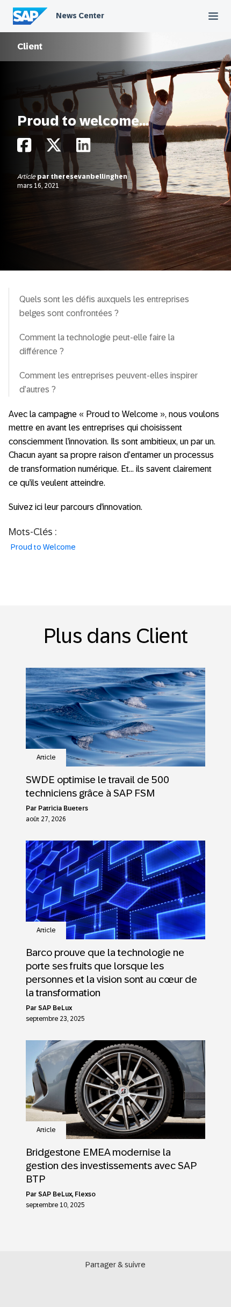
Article (27, 176)
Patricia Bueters (63, 808)
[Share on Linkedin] (83, 147)
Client (29, 46)
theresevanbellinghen (89, 176)
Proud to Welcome (43, 547)
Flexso (85, 1194)
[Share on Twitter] (54, 147)
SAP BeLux (55, 1008)
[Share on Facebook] (24, 147)
